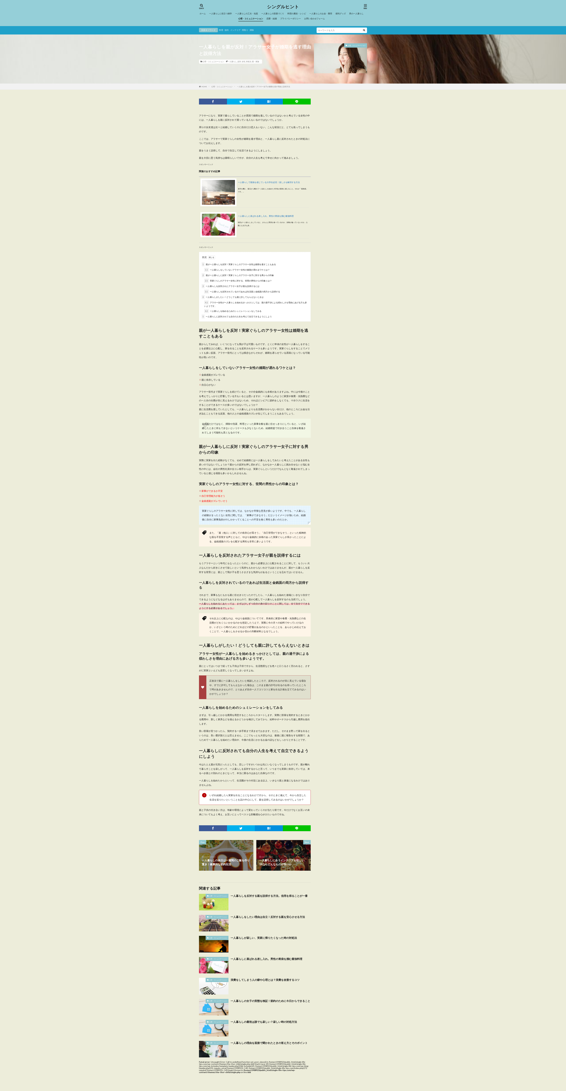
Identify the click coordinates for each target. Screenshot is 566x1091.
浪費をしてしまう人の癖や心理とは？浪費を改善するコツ (265, 979)
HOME (204, 86)
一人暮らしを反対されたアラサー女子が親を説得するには (231, 286)
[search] (364, 30)
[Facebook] (213, 101)
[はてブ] (269, 101)
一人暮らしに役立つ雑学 (220, 13)
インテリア (235, 30)
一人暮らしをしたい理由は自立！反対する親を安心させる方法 (268, 916)
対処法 (248, 61)
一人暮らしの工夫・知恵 (246, 13)
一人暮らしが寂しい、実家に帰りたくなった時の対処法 (264, 937)
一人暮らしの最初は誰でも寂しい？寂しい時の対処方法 (264, 1021)
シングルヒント (283, 6)
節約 (227, 30)
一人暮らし (232, 61)
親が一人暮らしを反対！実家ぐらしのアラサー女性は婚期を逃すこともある (239, 264)
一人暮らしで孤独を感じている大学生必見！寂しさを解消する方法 (269, 182)
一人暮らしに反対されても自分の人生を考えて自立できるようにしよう (237, 316)
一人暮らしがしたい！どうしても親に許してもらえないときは (233, 297)
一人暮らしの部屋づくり (272, 13)
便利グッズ (340, 13)
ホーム (203, 13)
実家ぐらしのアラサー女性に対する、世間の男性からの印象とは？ (238, 280)
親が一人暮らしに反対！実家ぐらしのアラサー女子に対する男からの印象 (238, 275)
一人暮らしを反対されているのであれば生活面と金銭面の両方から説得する (242, 291)
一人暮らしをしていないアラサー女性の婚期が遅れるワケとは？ (237, 270)
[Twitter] (241, 101)
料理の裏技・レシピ (296, 13)
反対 (239, 61)
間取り (245, 30)
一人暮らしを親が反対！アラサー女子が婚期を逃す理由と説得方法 (263, 86)
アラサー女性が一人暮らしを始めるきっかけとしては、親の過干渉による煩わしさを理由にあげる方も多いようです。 (255, 304)
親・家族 (255, 61)
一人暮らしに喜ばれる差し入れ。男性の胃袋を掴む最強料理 (266, 216)
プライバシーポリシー (290, 18)
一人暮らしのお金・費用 (320, 13)
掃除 (252, 30)
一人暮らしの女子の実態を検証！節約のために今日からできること (270, 1000)
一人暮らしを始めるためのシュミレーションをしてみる (233, 311)
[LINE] (297, 101)
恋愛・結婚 (271, 18)
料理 (221, 30)
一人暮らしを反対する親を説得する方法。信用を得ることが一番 (269, 895)
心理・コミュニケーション (250, 18)
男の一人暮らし (356, 13)
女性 (243, 61)
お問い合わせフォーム (314, 18)
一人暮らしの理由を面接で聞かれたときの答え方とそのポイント (269, 1042)
